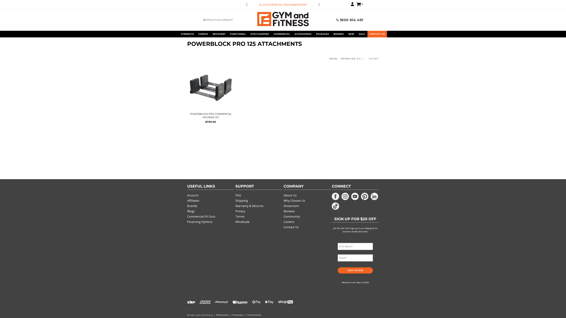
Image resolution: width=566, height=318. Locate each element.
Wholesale (242, 222)
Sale (362, 34)
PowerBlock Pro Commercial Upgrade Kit (211, 116)
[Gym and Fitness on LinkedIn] (374, 196)
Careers (289, 222)
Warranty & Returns (249, 206)
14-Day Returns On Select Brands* (283, 4)
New (351, 34)
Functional (238, 34)
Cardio (203, 34)
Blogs (191, 211)
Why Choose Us (294, 201)
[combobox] (220, 20)
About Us (290, 195)
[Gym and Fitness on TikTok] (335, 206)
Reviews (289, 211)
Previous (246, 4)
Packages (322, 34)
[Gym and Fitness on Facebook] (335, 196)
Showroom (291, 206)
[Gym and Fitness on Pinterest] (364, 196)
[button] (358, 4)
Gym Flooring (259, 34)
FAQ (238, 195)
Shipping (241, 201)
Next (319, 4)
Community (292, 216)
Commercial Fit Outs (201, 216)
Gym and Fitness (204, 315)
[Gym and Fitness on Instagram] (345, 196)
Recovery (219, 34)
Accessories (303, 34)
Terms (240, 216)
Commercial (282, 34)
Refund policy (222, 315)
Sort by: (333, 58)
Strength (187, 34)
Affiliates (193, 201)
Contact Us (377, 34)
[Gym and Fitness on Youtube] (355, 196)
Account (193, 195)
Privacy (240, 211)
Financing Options (200, 222)
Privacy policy (237, 315)
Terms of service (254, 315)
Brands (339, 34)
